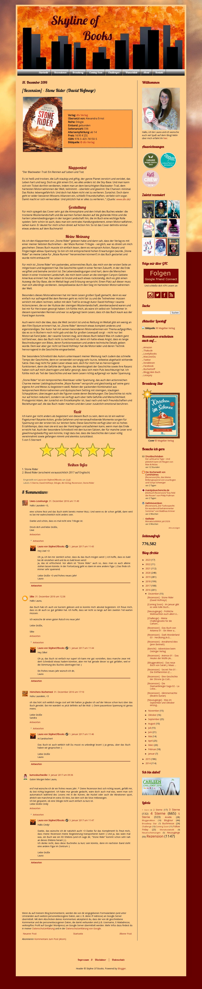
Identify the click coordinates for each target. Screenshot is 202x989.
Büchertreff (149, 369)
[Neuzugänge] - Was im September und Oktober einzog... (161, 702)
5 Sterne (34, 483)
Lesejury (147, 375)
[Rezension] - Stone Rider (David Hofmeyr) (160, 599)
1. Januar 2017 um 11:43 (81, 546)
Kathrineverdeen (153, 503)
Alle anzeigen (174, 528)
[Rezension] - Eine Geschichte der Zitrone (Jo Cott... (163, 678)
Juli (150, 727)
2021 (148, 568)
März (151, 744)
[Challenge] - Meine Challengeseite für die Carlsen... (160, 621)
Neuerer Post (30, 933)
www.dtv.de (122, 199)
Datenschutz (118, 959)
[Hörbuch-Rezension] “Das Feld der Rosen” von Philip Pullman (160, 494)
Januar (151, 753)
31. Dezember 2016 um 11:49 (64, 501)
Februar (152, 749)
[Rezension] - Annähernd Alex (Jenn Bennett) (163, 643)
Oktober (152, 714)
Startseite (43, 72)
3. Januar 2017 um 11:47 (81, 820)
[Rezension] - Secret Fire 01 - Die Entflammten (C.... (162, 671)
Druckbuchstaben (154, 456)
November (154, 710)
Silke (32, 596)
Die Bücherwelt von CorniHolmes (155, 473)
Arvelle (168, 817)
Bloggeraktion (148, 820)
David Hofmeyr (46, 483)
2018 (148, 581)
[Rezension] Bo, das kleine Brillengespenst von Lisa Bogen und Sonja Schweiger (160, 480)
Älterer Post (125, 933)
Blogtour (168, 820)
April (150, 740)
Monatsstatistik (167, 829)
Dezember (154, 593)
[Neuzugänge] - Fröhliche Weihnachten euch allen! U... (163, 612)
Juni (150, 732)
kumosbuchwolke (39, 774)
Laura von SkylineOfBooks (51, 546)
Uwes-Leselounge (39, 501)
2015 (148, 758)
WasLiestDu (149, 356)
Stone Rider (88, 483)
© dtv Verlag (87, 142)
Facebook (148, 365)
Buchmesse (168, 823)
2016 (148, 589)
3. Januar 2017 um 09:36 (60, 774)
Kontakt (159, 72)
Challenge (147, 826)
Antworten (35, 534)
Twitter (147, 359)
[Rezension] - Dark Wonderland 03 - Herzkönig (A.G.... (163, 636)
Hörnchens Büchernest (41, 691)
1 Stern (145, 810)
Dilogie (57, 483)
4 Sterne (158, 813)
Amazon (147, 347)
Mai (150, 736)
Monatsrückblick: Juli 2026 (157, 521)
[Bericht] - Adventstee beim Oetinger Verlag (161, 650)
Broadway (77, 72)
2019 (148, 576)
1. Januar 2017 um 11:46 (81, 734)
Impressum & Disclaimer (92, 959)
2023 (148, 559)
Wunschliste (131, 72)
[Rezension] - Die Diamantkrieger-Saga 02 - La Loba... (163, 686)
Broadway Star (149, 823)
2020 (148, 572)
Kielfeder (149, 518)
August (152, 723)
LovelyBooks (150, 353)
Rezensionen (60, 72)
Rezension (77, 483)
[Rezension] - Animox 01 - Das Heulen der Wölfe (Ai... (163, 657)
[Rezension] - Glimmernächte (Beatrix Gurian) (162, 694)
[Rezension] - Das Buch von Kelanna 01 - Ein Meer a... (162, 629)
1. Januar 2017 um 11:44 (81, 647)
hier (165, 138)
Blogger (122, 968)
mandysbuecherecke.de (157, 490)
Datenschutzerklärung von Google (83, 928)
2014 (148, 763)
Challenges (113, 72)
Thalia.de (148, 350)
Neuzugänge (173, 832)
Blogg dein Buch (151, 372)
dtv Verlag (82, 115)
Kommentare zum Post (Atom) (50, 939)
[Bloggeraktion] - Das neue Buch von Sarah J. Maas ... (162, 664)
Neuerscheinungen (151, 832)
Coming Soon (95, 72)
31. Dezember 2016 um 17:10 (69, 691)
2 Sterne (158, 809)
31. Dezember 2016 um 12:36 (50, 596)
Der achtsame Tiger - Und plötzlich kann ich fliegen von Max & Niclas (159, 461)
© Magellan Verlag (165, 328)
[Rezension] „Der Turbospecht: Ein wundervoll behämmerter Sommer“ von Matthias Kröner (160, 508)
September (154, 719)
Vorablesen (149, 362)
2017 (148, 585)
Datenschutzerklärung (43, 928)
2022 (148, 564)
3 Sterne (174, 809)
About (146, 72)
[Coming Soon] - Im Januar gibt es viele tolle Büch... (163, 606)
